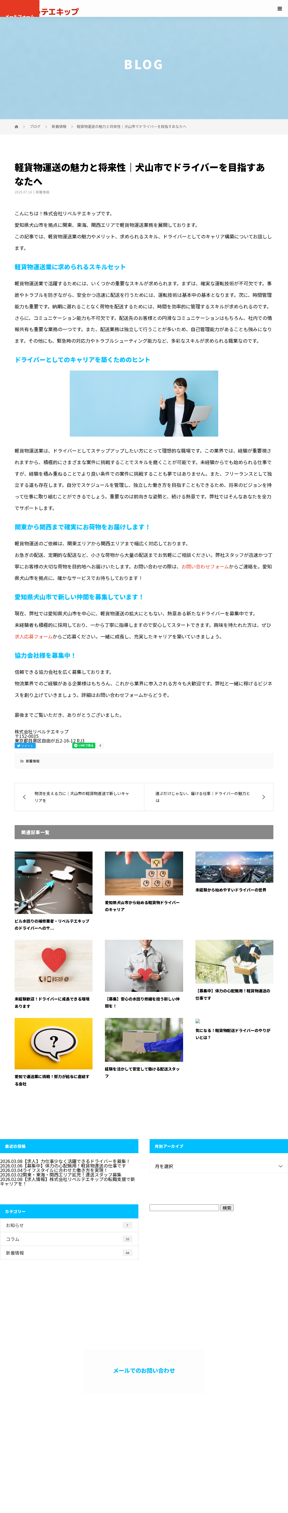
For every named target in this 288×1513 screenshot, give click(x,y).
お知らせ (67, 1225)
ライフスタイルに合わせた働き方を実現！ (65, 1170)
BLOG (270, 1435)
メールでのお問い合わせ (144, 1370)
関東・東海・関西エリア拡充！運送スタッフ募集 (72, 1174)
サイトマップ (262, 1440)
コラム (67, 1239)
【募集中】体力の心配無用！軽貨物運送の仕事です (74, 1165)
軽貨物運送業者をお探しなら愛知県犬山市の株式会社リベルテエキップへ (58, 1442)
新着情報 (42, 191)
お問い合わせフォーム (205, 566)
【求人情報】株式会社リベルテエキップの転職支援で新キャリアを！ (67, 1181)
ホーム (133, 1435)
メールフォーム (20, 15)
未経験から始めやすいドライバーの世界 (230, 890)
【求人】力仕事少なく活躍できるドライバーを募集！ (76, 1161)
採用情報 (216, 1435)
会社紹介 (187, 1435)
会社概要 (244, 1435)
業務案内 (159, 1435)
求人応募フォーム (34, 636)
